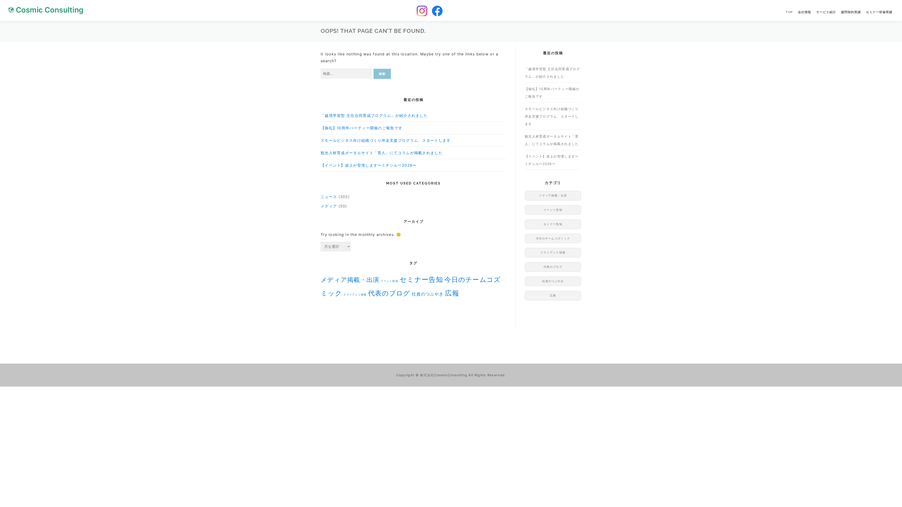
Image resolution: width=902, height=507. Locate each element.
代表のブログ (389, 293)
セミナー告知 (421, 279)
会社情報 (804, 12)
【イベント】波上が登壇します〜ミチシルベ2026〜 (369, 165)
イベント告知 (389, 281)
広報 (452, 293)
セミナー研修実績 (879, 12)
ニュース (329, 196)
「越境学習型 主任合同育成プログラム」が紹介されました (374, 115)
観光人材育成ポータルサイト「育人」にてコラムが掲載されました (382, 152)
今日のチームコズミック (553, 238)
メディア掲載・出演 (350, 279)
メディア (329, 206)
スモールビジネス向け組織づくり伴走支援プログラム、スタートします (386, 140)
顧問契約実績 (851, 12)
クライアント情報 (354, 294)
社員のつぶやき (427, 294)
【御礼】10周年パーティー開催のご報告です (361, 128)
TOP (789, 12)
